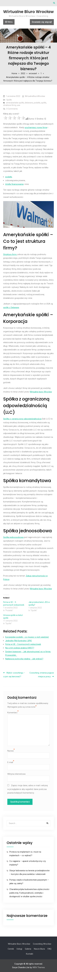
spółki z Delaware (11, 307)
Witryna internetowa (16, 774)
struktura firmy (9, 105)
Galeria (28, 949)
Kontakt (29, 954)
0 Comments (12, 109)
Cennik (11, 949)
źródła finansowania (14, 184)
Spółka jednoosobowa (13, 537)
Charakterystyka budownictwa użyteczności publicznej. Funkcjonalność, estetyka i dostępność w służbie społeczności (29, 893)
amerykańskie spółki (15, 103)
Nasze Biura (39, 949)
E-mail (10, 762)
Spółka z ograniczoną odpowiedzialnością (22, 419)
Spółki (9, 100)
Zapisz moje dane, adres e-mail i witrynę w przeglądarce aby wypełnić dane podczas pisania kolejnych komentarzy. (27, 789)
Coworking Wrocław (42, 944)
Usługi (19, 949)
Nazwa (10, 751)
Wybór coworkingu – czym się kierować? (14, 675)
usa (18, 105)
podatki (37, 103)
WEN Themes (39, 967)
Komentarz (12, 712)
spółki (43, 103)
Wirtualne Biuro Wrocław (28, 11)
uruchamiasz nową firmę (36, 127)
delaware (29, 103)
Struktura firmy (10, 254)
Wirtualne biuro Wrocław (41, 392)
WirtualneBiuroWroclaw (35, 96)
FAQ (49, 949)
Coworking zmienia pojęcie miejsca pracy (41, 675)
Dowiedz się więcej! (42, 22)
